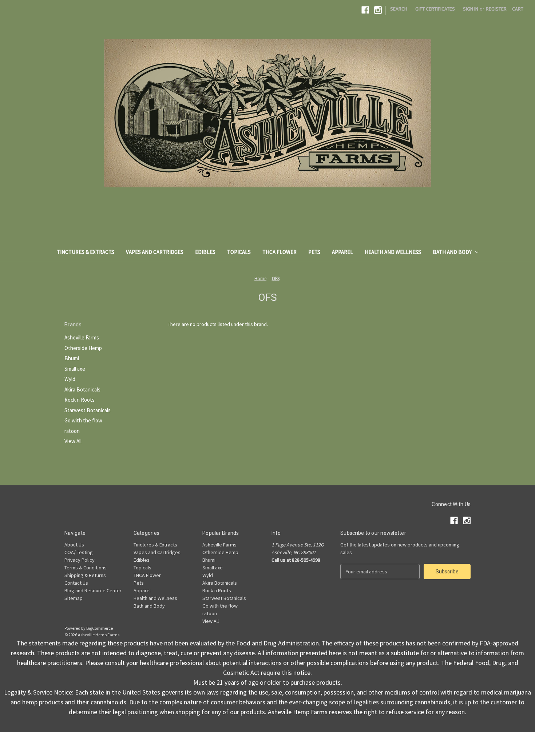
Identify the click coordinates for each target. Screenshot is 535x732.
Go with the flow (83, 420)
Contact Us (76, 583)
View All (73, 441)
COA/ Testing (78, 552)
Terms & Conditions (85, 567)
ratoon (72, 430)
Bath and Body (452, 251)
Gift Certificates (435, 8)
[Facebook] (365, 10)
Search (398, 8)
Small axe (74, 368)
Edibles (205, 251)
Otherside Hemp (83, 348)
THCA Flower (279, 251)
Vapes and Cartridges (154, 251)
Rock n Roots (79, 399)
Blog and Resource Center (93, 590)
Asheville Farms (81, 337)
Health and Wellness (393, 251)
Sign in (470, 8)
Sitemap (73, 598)
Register (496, 8)
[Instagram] (378, 10)
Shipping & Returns (85, 575)
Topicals (239, 251)
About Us (74, 544)
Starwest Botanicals (87, 410)
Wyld (69, 378)
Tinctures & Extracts (85, 251)
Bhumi (71, 358)
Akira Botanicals (82, 389)
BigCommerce (99, 628)
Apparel (342, 251)
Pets (314, 251)
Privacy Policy (79, 560)
